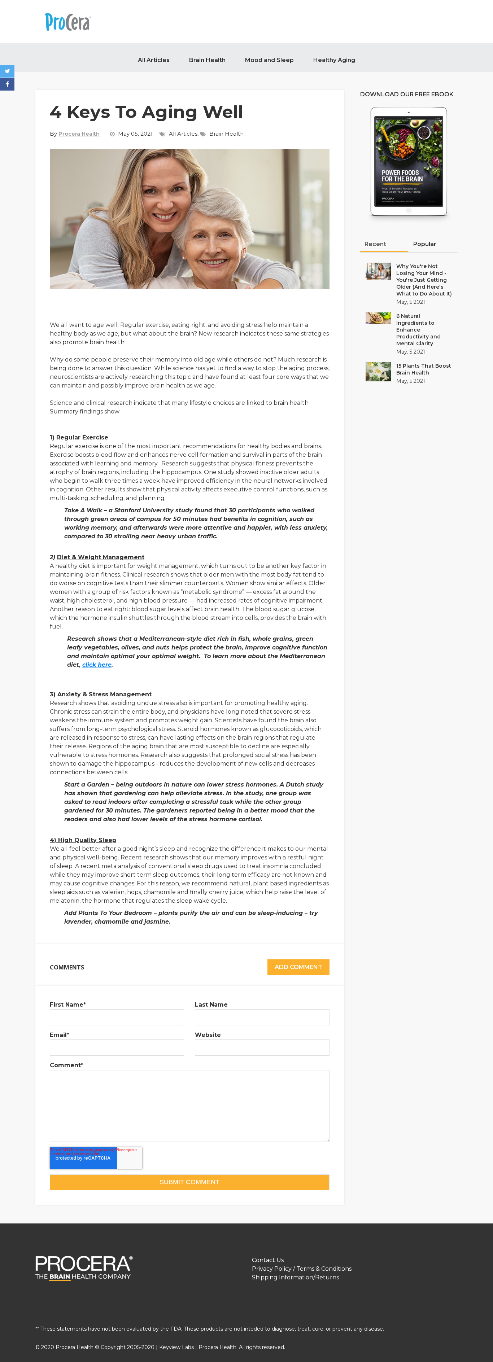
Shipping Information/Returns (295, 1277)
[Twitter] (7, 71)
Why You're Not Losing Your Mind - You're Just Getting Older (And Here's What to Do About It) (424, 280)
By (75, 133)
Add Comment (298, 967)
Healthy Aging (334, 60)
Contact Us (268, 1260)
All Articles (154, 60)
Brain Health (207, 60)
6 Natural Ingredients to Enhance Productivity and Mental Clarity (418, 330)
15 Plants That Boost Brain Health (423, 369)
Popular (424, 244)
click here (97, 664)
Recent (375, 244)
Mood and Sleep (269, 60)
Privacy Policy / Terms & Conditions (302, 1268)
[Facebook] (7, 84)
